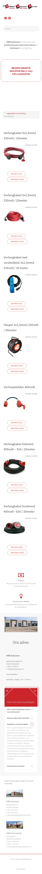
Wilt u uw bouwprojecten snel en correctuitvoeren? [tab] (20, 710)
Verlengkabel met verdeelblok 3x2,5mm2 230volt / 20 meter (19, 262)
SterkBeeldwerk (25, 859)
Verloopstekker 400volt (19, 387)
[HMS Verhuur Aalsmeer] (21, 6)
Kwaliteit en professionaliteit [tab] (20, 724)
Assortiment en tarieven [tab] (20, 766)
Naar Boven (21, 869)
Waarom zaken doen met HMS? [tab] (20, 718)
